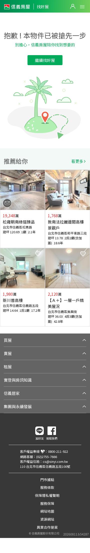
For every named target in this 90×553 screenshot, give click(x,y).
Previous (4, 248)
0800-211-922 (58, 451)
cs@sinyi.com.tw (55, 461)
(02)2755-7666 (46, 456)
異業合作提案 (47, 527)
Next (86, 248)
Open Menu (82, 6)
